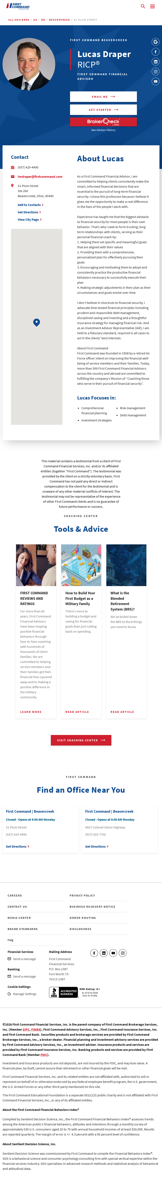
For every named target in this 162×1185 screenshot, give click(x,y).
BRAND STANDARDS (23, 929)
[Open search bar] (143, 6)
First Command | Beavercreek (30, 811)
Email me (100, 97)
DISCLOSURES (81, 929)
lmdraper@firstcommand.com (40, 176)
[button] (36, 323)
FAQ (11, 940)
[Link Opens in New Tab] (155, 42)
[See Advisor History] (103, 122)
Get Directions (28, 212)
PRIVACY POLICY (82, 895)
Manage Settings (24, 994)
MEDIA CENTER (19, 918)
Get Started (100, 110)
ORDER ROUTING (83, 918)
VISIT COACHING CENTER (77, 740)
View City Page (28, 219)
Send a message (24, 959)
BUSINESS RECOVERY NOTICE (92, 906)
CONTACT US (17, 906)
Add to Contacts (29, 205)
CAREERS (15, 895)
